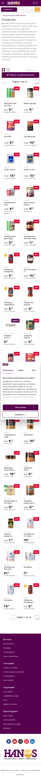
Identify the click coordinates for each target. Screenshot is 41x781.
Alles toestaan (20, 407)
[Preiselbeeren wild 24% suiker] (30, 226)
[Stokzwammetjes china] (10, 93)
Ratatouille (28, 435)
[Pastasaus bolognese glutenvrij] (30, 589)
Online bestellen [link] (9, 720)
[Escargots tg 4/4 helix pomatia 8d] (10, 556)
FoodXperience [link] (9, 676)
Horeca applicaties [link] (10, 656)
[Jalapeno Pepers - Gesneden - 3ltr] (30, 325)
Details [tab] (21, 370)
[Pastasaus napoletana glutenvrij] (10, 292)
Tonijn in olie (29, 170)
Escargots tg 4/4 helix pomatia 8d (9, 568)
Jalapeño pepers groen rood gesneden (29, 502)
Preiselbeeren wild (10, 204)
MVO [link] (5, 700)
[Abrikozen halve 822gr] (10, 457)
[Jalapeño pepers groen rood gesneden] (30, 490)
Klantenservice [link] (8, 644)
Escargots (28, 567)
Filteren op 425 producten (21, 75)
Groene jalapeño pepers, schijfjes (8, 535)
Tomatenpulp (29, 136)
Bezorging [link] (6, 648)
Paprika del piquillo (28, 304)
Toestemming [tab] (8, 370)
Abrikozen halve (28, 469)
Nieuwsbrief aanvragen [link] (12, 724)
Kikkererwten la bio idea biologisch (10, 502)
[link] (16, 3)
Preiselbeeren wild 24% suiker (30, 237)
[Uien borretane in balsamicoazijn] (30, 259)
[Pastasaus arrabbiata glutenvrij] (10, 259)
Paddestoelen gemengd (10, 237)
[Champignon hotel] (10, 424)
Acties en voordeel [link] (10, 668)
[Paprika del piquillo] (30, 292)
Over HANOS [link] (8, 692)
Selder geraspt (30, 103)
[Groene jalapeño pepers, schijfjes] (10, 523)
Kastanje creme (7, 337)
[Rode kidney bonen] (30, 192)
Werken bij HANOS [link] (10, 704)
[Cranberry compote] (10, 358)
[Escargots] (30, 556)
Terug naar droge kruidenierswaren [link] (14, 15)
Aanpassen (19, 414)
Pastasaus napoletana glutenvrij (9, 304)
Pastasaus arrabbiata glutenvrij (8, 270)
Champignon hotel (10, 436)
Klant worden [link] (8, 716)
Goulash (7, 136)
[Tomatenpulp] (30, 126)
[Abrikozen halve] (30, 457)
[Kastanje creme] (10, 325)
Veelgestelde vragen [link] (11, 696)
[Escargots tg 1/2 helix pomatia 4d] (30, 523)
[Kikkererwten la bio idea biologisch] (10, 490)
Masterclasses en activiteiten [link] (14, 672)
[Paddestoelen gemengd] (10, 226)
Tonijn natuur (9, 170)
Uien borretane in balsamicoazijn (30, 270)
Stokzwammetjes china (10, 104)
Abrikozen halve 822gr (9, 469)
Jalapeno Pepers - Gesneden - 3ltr (30, 337)
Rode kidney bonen (29, 204)
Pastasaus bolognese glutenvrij (28, 601)
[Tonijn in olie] (30, 159)
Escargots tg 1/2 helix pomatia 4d (29, 535)
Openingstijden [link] (9, 652)
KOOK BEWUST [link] (8, 680)
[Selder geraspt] (30, 93)
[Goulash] (10, 126)
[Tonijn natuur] (10, 159)
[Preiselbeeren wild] (10, 192)
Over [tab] (34, 370)
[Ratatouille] (30, 424)
